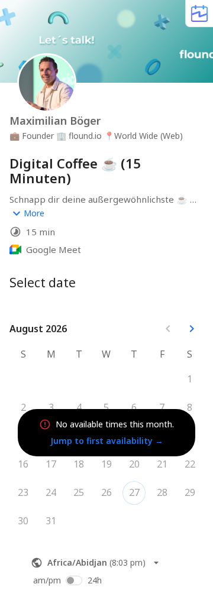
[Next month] (192, 328)
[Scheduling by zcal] (199, 13)
